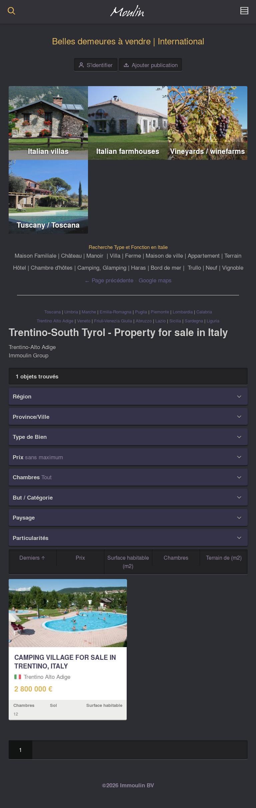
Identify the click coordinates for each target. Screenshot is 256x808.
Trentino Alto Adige (55, 320)
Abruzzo (144, 320)
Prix (80, 557)
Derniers (30, 557)
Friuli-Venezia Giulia (113, 320)
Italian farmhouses (127, 151)
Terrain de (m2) (224, 557)
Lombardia (183, 311)
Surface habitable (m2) (128, 562)
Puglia (141, 311)
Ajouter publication (150, 64)
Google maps (155, 280)
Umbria (71, 311)
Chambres (176, 557)
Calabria (204, 311)
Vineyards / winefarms (207, 151)
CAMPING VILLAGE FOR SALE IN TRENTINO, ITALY (65, 661)
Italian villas (48, 151)
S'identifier (95, 64)
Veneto (83, 320)
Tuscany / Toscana (48, 225)
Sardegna (194, 320)
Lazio (160, 320)
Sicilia (175, 320)
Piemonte (160, 311)
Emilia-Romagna (115, 311)
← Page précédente (108, 280)
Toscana (52, 311)
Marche (89, 311)
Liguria (213, 320)
